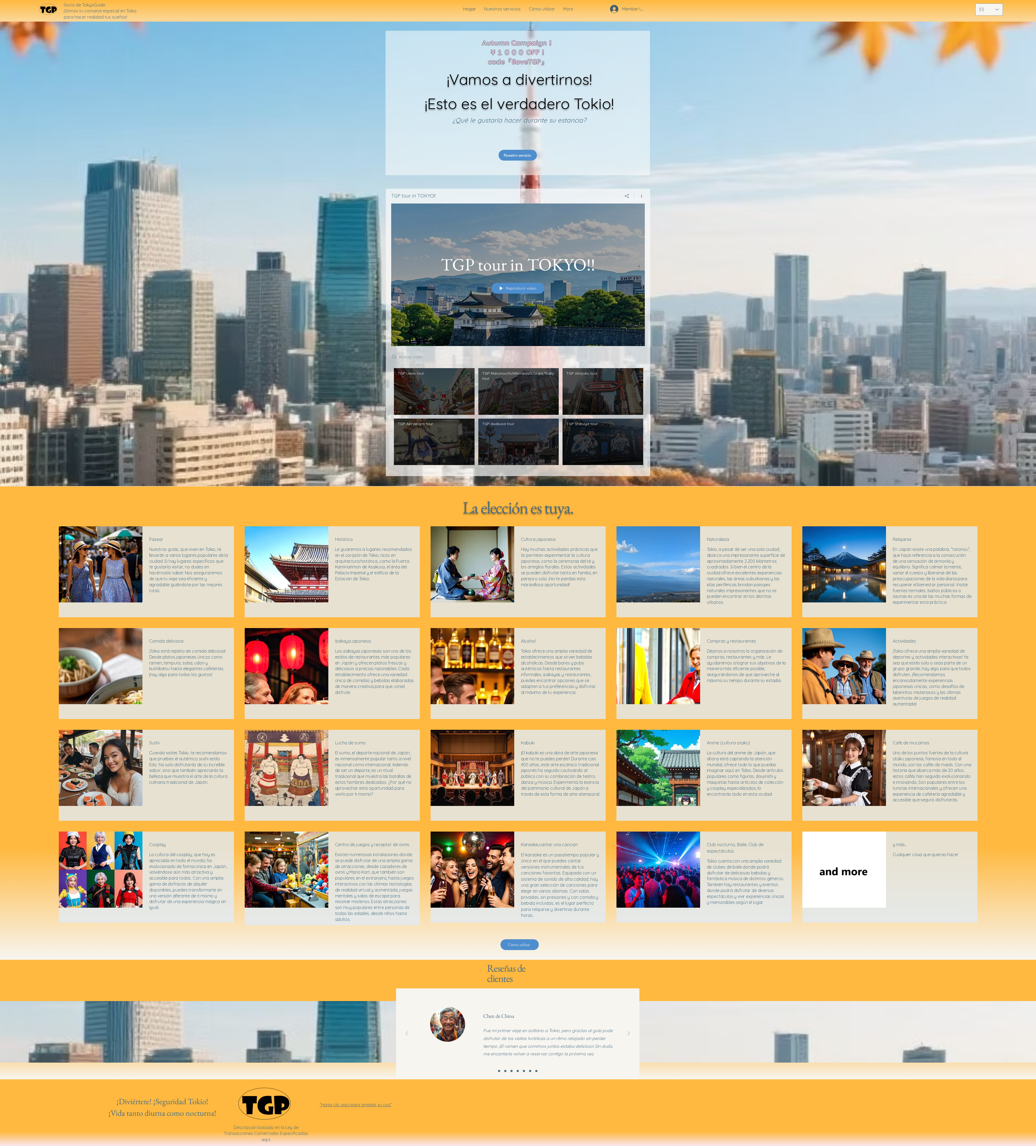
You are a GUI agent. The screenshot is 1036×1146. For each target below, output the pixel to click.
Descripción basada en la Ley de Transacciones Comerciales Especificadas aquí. (266, 1133)
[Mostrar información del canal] (639, 196)
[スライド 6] (530, 1071)
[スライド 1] (499, 1071)
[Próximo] (629, 1033)
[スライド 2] (505, 1071)
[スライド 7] (536, 1071)
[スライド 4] (518, 1071)
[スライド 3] (511, 1071)
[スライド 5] (524, 1071)
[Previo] (407, 1033)
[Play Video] (434, 391)
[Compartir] (626, 196)
